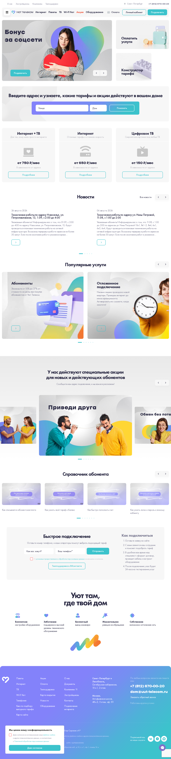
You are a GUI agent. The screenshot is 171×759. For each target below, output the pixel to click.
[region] (34, 740)
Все (145, 197)
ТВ (60, 12)
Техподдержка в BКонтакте (67, 566)
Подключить (157, 12)
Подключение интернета (70, 707)
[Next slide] (103, 73)
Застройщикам (22, 3)
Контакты (68, 700)
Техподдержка (51, 3)
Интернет (41, 12)
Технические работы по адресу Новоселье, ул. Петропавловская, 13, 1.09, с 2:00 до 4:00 (37, 216)
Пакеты (52, 12)
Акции (80, 12)
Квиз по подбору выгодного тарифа (25, 707)
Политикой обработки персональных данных (31, 741)
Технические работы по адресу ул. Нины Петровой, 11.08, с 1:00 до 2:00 (126, 216)
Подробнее (28, 174)
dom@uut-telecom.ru (149, 691)
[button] (81, 253)
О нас (9, 3)
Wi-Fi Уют (69, 12)
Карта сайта (22, 714)
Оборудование (94, 12)
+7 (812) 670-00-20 (147, 686)
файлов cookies (49, 735)
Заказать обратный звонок (143, 697)
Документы (69, 683)
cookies (79, 736)
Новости (44, 700)
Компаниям (37, 3)
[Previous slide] (96, 73)
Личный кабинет (134, 12)
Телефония (21, 700)
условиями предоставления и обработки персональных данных (60, 559)
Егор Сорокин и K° (72, 730)
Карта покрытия (47, 695)
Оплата (115, 12)
